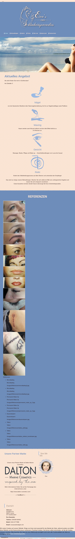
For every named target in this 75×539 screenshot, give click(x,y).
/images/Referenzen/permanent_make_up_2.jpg (21, 402)
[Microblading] (14, 211)
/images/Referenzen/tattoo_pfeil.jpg (17, 428)
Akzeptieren (4, 537)
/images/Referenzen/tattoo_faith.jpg (17, 445)
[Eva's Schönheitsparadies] (37, 17)
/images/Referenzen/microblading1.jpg (18, 394)
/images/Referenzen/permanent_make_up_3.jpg (21, 411)
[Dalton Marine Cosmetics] (20, 475)
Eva (46, 476)
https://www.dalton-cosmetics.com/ (20, 491)
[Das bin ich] (46, 466)
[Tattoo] (14, 321)
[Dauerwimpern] (14, 299)
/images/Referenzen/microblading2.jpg (18, 385)
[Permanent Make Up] (14, 255)
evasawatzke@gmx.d (17, 524)
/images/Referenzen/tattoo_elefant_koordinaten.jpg (22, 436)
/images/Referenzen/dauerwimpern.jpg (18, 419)
